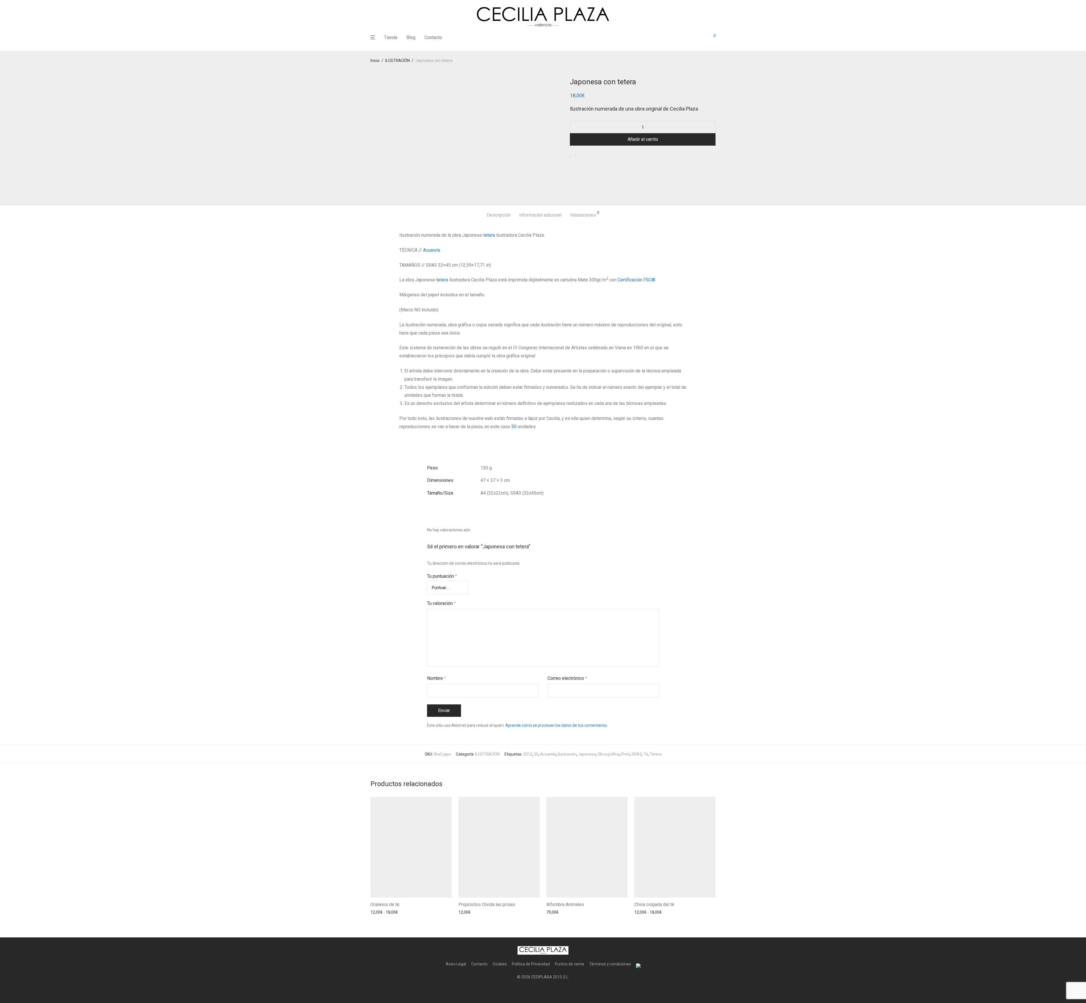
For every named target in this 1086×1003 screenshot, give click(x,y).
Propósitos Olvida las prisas (486, 904)
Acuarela (431, 250)
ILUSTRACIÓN (397, 60)
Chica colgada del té (654, 904)
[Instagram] (543, 990)
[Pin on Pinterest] (598, 155)
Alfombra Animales (565, 904)
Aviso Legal (456, 964)
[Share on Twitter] (590, 155)
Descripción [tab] (498, 215)
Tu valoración (441, 603)
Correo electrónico (567, 678)
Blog (410, 37)
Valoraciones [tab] (584, 214)
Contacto (433, 37)
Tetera (655, 754)
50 (513, 426)
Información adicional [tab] (540, 215)
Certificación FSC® (637, 279)
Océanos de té (384, 904)
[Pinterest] (552, 990)
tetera (489, 235)
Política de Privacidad (531, 964)
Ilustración (567, 754)
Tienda (390, 37)
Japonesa (587, 754)
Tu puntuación (442, 576)
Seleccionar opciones (388, 912)
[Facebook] (534, 990)
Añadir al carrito (643, 139)
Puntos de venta (569, 964)
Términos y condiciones (610, 964)
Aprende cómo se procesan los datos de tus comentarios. (556, 725)
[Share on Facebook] (582, 155)
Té (645, 754)
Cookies (500, 964)
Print (625, 754)
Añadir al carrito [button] (471, 912)
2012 (527, 754)
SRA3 (637, 754)
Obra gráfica (609, 754)
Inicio (375, 60)
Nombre (436, 678)
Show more (420, 912)
